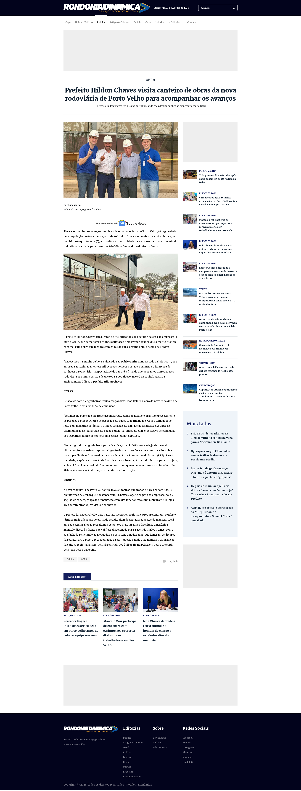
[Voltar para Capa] (106, 8)
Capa (68, 22)
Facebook (188, 737)
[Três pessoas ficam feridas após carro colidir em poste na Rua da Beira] (190, 174)
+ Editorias (174, 22)
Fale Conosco (160, 747)
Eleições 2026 (72, 615)
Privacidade (159, 737)
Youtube (187, 757)
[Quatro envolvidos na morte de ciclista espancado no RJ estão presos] (190, 366)
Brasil (126, 762)
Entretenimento (132, 776)
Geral (148, 22)
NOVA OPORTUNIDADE (212, 341)
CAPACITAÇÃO (207, 385)
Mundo (127, 766)
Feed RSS (188, 762)
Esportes (128, 771)
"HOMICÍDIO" (207, 363)
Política (101, 22)
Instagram (188, 747)
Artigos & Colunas (119, 22)
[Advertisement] (210, 566)
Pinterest (188, 752)
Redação (157, 742)
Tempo (203, 289)
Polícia (137, 22)
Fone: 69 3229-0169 (74, 744)
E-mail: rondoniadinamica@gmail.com (84, 739)
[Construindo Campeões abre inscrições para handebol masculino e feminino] (190, 344)
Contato (191, 22)
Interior (160, 22)
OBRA (84, 559)
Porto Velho (207, 171)
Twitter (187, 742)
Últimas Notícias (84, 22)
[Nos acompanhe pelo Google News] (121, 222)
